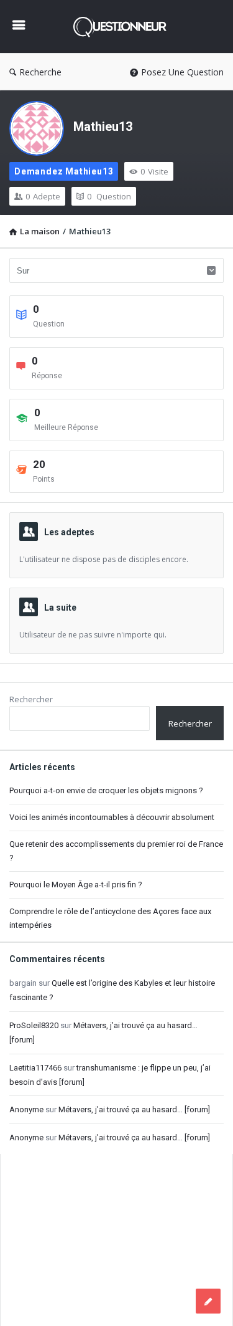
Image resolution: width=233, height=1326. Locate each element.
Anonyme (26, 1109)
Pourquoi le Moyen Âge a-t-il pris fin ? (75, 884)
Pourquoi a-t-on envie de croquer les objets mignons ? (106, 790)
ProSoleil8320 (33, 1025)
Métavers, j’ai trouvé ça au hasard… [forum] (134, 1109)
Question (109, 196)
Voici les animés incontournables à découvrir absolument (111, 817)
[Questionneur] (123, 26)
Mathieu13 (102, 126)
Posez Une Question (182, 72)
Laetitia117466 (35, 1067)
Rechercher (31, 699)
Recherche (40, 72)
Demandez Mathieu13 (63, 171)
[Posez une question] (208, 1301)
